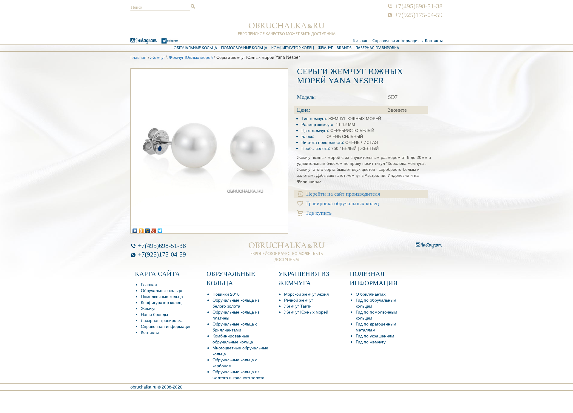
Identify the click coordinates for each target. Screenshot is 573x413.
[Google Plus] (154, 229)
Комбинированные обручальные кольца (232, 339)
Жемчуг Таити (298, 306)
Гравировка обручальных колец (342, 203)
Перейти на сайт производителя (343, 194)
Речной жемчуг (298, 300)
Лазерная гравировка (377, 48)
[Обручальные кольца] (287, 26)
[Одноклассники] (141, 229)
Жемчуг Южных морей (191, 57)
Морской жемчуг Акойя (306, 294)
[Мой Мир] (147, 229)
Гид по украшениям (375, 336)
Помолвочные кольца (244, 48)
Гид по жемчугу (371, 342)
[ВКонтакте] (135, 229)
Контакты (434, 41)
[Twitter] (160, 229)
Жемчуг (325, 48)
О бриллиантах (371, 294)
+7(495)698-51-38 (419, 6)
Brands (344, 48)
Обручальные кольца (195, 48)
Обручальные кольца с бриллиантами (234, 327)
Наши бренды (154, 314)
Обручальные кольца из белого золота (235, 303)
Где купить (319, 213)
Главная (360, 41)
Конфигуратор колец (292, 48)
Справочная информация (396, 41)
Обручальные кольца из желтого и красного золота (238, 374)
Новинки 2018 (226, 294)
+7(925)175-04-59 (419, 15)
